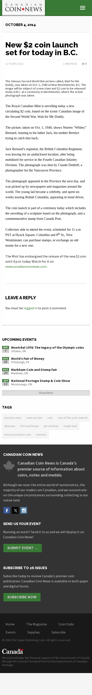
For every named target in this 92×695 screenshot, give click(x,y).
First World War (29, 426)
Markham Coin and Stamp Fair (34, 369)
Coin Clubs (66, 624)
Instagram (23, 510)
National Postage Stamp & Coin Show (40, 380)
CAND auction (34, 418)
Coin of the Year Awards (73, 418)
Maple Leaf (70, 426)
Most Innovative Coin (17, 434)
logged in (30, 308)
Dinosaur (9, 426)
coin (50, 418)
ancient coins (12, 418)
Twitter (15, 510)
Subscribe (59, 632)
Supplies (33, 632)
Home (10, 624)
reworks (41, 434)
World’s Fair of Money (27, 358)
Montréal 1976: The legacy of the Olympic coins (47, 347)
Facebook (6, 510)
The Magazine (36, 624)
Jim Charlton (51, 426)
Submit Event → (22, 548)
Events (11, 632)
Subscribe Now (22, 597)
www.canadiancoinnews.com (26, 266)
